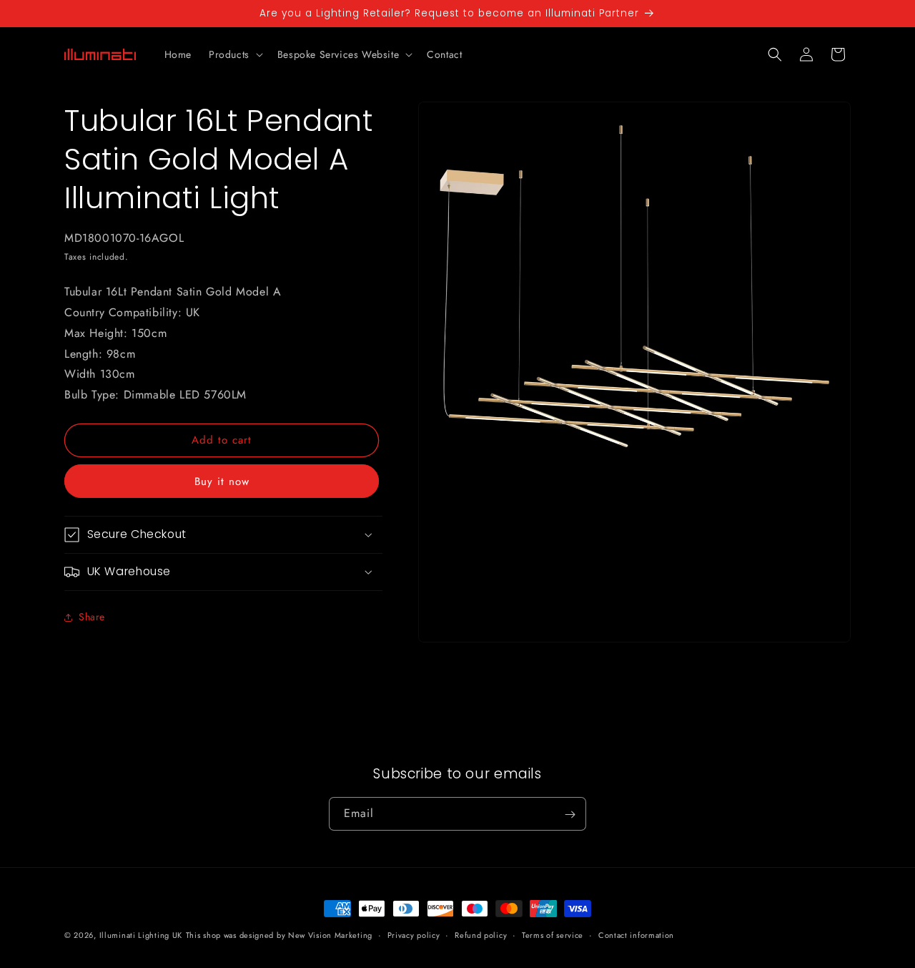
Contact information (636, 934)
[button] (234, 54)
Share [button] (92, 617)
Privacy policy (413, 934)
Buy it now (221, 481)
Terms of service (552, 934)
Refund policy (481, 934)
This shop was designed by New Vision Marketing (279, 935)
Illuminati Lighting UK (140, 935)
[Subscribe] (569, 814)
